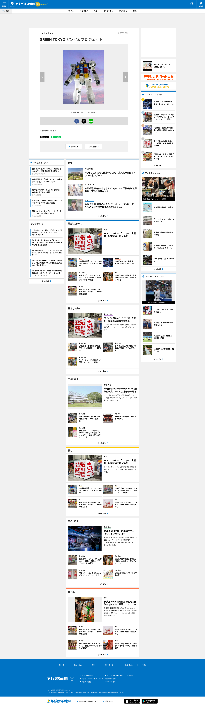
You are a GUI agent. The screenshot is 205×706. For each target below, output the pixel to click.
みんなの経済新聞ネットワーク (59, 701)
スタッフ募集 (111, 682)
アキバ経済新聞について (90, 675)
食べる (71, 11)
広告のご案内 (86, 682)
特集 (135, 11)
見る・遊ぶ (84, 11)
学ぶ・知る (123, 11)
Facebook (192, 4)
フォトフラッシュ (47, 33)
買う (95, 11)
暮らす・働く (108, 11)
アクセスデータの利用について (92, 679)
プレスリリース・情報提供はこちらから (119, 675)
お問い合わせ (111, 679)
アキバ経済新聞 (22, 4)
